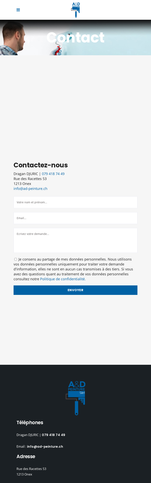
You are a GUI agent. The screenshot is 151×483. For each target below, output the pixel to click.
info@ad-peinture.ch (30, 188)
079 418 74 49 (53, 173)
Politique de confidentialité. (63, 279)
